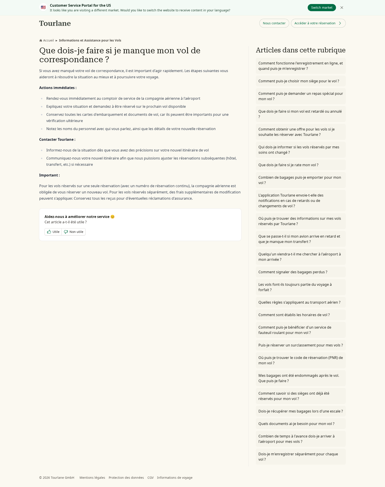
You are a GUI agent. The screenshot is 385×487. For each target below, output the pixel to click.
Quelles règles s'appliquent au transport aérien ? (299, 302)
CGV (150, 477)
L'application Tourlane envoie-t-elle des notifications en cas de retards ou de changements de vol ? (291, 200)
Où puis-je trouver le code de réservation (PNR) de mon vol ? (300, 360)
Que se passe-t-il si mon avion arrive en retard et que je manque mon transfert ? (299, 239)
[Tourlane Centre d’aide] (55, 23)
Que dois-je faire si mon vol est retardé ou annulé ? (300, 114)
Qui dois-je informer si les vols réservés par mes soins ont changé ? (298, 150)
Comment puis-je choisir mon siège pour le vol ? (298, 81)
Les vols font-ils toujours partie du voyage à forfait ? (295, 287)
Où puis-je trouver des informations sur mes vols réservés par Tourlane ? (299, 221)
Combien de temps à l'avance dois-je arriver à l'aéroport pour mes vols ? (296, 439)
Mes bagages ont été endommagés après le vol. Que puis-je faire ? (298, 378)
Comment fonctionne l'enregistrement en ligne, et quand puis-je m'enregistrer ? (300, 66)
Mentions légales (92, 477)
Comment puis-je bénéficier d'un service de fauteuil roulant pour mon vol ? (294, 330)
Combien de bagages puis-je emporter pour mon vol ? (299, 180)
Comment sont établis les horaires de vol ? (294, 314)
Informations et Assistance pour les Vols (90, 40)
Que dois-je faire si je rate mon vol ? (288, 164)
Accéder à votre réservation (315, 23)
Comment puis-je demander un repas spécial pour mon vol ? (300, 96)
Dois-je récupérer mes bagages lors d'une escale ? (300, 411)
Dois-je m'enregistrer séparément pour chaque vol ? (298, 457)
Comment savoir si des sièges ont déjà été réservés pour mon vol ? (293, 396)
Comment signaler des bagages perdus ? (292, 271)
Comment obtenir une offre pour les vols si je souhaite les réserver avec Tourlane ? (296, 132)
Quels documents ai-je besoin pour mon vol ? (296, 423)
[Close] (342, 8)
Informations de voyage (174, 477)
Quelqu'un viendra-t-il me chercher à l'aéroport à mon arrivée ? (299, 257)
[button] (274, 23)
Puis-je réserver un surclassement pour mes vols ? (300, 345)
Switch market (321, 7)
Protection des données (126, 477)
